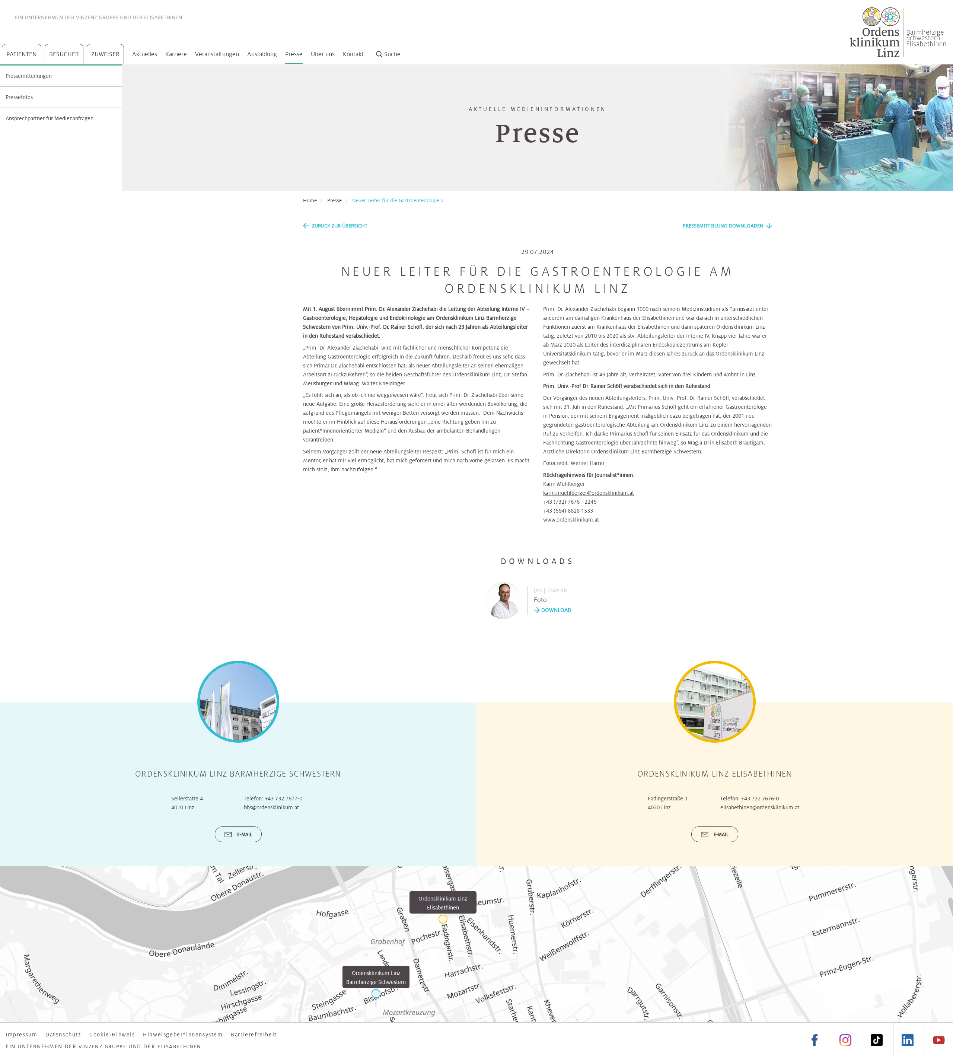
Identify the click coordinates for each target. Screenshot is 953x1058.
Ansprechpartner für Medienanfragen (49, 118)
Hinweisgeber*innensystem (183, 1034)
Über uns (323, 54)
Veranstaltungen (217, 54)
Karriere (176, 54)
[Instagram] (845, 1040)
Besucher (64, 54)
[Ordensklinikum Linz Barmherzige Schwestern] (376, 998)
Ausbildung (262, 54)
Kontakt (353, 54)
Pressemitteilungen (29, 76)
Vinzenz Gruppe (97, 17)
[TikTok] (876, 1040)
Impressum (21, 1034)
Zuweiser (105, 54)
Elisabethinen (163, 17)
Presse (294, 54)
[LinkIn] (907, 1040)
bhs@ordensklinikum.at (271, 807)
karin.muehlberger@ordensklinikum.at (588, 493)
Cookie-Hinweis (112, 1034)
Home (310, 200)
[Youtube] (938, 1040)
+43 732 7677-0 (283, 798)
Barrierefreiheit (254, 1034)
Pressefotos (19, 97)
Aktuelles (144, 54)
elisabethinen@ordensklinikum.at (759, 807)
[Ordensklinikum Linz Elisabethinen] (443, 923)
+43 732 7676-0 (760, 798)
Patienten (21, 54)
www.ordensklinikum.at (571, 519)
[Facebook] (814, 1040)
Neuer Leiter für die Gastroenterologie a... (399, 200)
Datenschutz (63, 1034)
